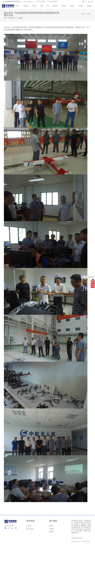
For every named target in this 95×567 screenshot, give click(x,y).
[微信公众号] (83, 1)
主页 (84, 14)
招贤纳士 (51, 526)
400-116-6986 (41, 1)
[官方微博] (89, 1)
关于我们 (80, 6)
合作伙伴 (72, 6)
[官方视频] (86, 1)
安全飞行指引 (30, 529)
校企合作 (34, 6)
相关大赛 (63, 6)
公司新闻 (20, 18)
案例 (42, 6)
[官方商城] (92, 1)
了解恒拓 (51, 529)
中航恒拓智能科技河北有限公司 (12, 1)
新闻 (48, 6)
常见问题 (28, 526)
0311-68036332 (53, 1)
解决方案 (25, 6)
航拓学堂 (55, 6)
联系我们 (89, 6)
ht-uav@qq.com (29, 1)
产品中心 (17, 6)
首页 (10, 6)
